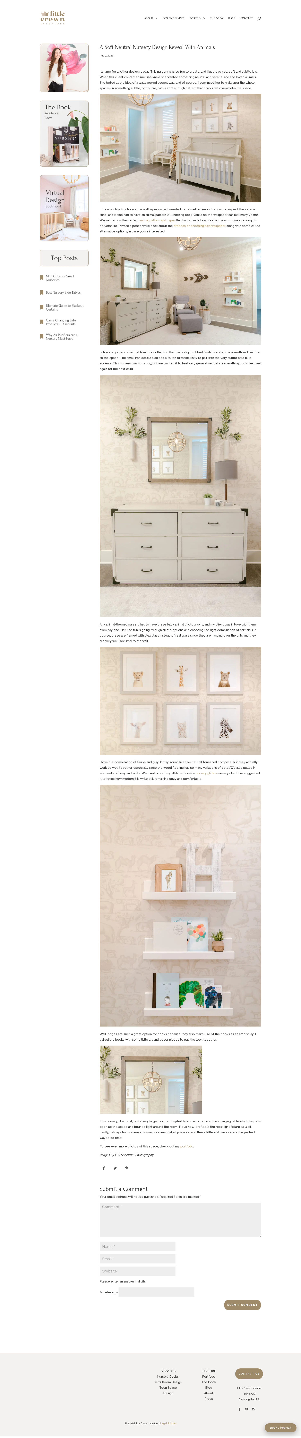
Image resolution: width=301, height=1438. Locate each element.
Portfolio (208, 1376)
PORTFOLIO (197, 18)
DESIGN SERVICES (173, 18)
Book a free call (280, 1427)
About (208, 1393)
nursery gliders (206, 773)
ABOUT (149, 18)
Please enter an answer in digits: (123, 1281)
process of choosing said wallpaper (199, 226)
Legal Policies (168, 1423)
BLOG (231, 18)
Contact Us (249, 1373)
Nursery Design (168, 1376)
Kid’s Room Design (168, 1382)
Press (209, 1399)
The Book (208, 1382)
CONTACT (246, 18)
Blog (208, 1388)
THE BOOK (216, 18)
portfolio (186, 1146)
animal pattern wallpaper (157, 220)
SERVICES (168, 1371)
